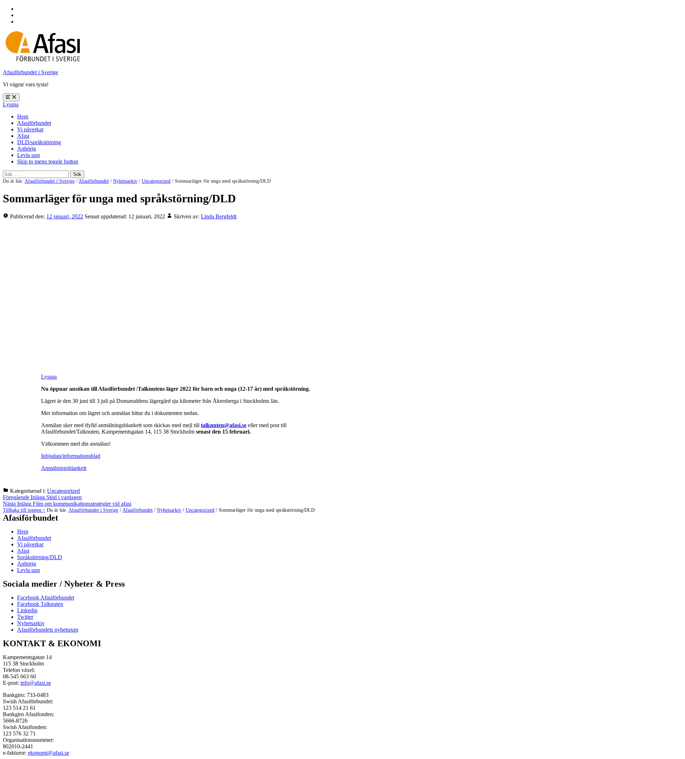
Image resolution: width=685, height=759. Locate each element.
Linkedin (27, 610)
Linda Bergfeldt (219, 216)
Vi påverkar (30, 129)
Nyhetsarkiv (125, 181)
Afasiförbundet (34, 123)
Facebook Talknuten (40, 604)
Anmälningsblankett (63, 468)
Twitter (25, 617)
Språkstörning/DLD (39, 557)
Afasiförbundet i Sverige (30, 72)
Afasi (23, 136)
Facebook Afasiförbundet (45, 597)
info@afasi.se (35, 683)
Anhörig (26, 149)
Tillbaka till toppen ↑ (24, 510)
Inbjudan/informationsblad (70, 456)
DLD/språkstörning (39, 142)
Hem (22, 116)
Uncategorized (156, 181)
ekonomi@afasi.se (48, 753)
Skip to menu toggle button (47, 161)
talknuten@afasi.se (224, 425)
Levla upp (28, 155)
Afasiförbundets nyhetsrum (47, 630)
